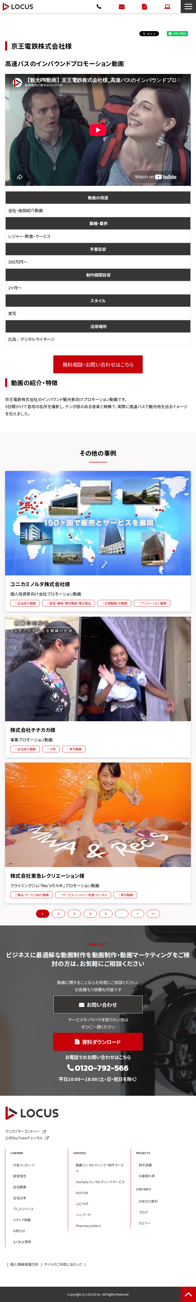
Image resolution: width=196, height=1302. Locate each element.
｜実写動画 (74, 749)
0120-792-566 (99, 6)
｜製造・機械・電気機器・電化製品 (68, 603)
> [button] (138, 914)
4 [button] (90, 914)
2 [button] (58, 914)
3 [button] (74, 914)
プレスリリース (23, 1208)
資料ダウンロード (145, 6)
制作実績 (145, 1165)
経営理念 (19, 1176)
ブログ (143, 1212)
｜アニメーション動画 (152, 603)
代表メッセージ (24, 1165)
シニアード (83, 1214)
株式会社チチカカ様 (33, 729)
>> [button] (153, 914)
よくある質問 (22, 1241)
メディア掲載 (22, 1219)
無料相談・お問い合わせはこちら (98, 364)
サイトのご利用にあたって (63, 1264)
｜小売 (51, 749)
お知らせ (19, 1230)
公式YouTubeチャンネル (24, 1137)
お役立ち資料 (148, 1201)
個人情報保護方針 (24, 1264)
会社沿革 (19, 1197)
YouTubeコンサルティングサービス (100, 1181)
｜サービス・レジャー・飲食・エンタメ (83, 895)
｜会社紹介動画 (25, 603)
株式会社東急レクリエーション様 (47, 875)
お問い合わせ (122, 6)
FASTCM (82, 1192)
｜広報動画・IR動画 (114, 603)
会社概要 (19, 1186)
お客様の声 (147, 1176)
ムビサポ (82, 1203)
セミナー (145, 1223)
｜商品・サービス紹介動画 (31, 895)
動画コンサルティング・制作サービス (100, 1168)
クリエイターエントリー (168, 6)
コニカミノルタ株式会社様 (40, 584)
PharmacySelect (88, 1225)
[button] (188, 6)
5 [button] (106, 914)
